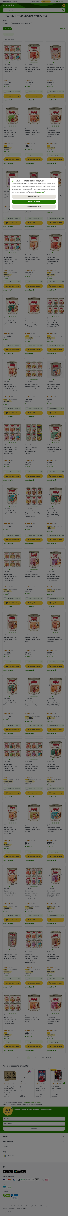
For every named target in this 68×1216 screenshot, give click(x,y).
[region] (34, 194)
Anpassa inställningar (34, 196)
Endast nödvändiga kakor (34, 206)
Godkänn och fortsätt (34, 201)
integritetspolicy (40, 192)
